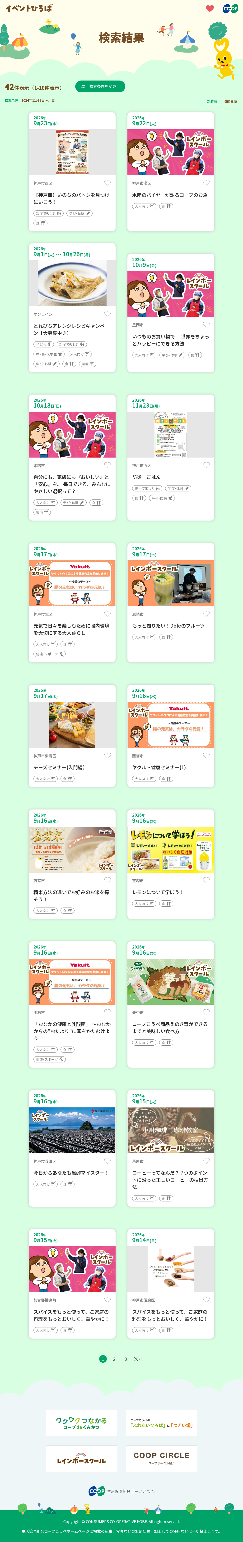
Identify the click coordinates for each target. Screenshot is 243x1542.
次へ (138, 1358)
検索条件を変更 (102, 86)
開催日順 (230, 101)
